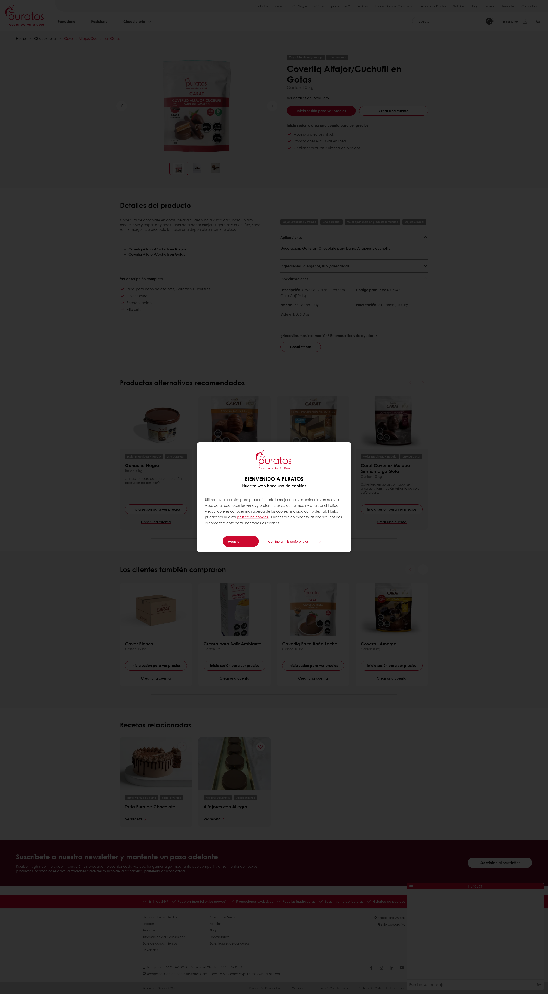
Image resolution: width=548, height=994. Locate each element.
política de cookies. (253, 516)
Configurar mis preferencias (288, 541)
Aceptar (234, 541)
